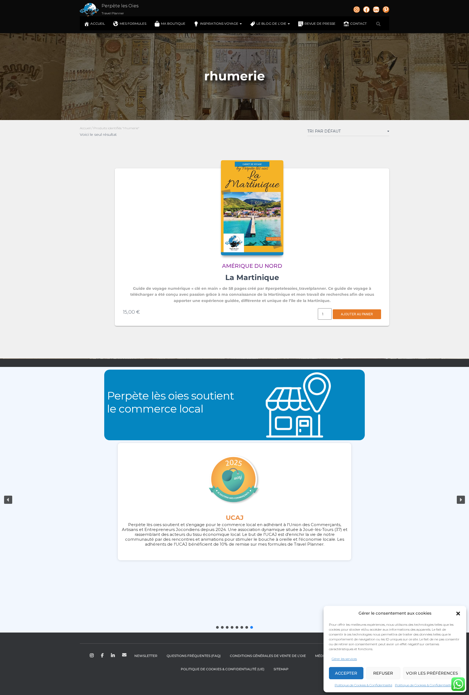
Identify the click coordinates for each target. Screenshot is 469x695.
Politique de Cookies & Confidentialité (363, 685)
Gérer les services (344, 659)
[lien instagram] (356, 9)
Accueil (97, 23)
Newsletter (145, 656)
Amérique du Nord (252, 266)
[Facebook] (366, 9)
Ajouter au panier (357, 314)
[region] (234, 500)
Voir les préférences (432, 673)
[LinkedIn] (376, 9)
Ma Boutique (173, 23)
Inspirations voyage (219, 23)
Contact (358, 23)
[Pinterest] (386, 9)
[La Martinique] (252, 207)
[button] (458, 613)
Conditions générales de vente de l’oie (268, 656)
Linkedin (113, 655)
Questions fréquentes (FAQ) (194, 656)
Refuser (383, 673)
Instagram (92, 655)
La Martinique (252, 277)
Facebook (102, 655)
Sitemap (281, 669)
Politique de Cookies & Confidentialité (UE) (222, 669)
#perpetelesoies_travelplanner (295, 288)
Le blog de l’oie (271, 23)
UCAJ (234, 517)
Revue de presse (320, 23)
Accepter (346, 673)
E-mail (124, 655)
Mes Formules (133, 23)
